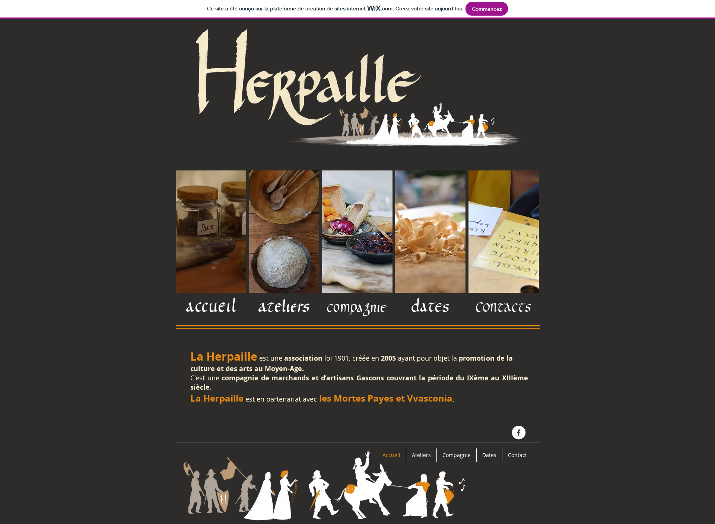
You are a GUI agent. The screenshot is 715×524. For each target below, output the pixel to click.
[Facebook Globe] (518, 433)
